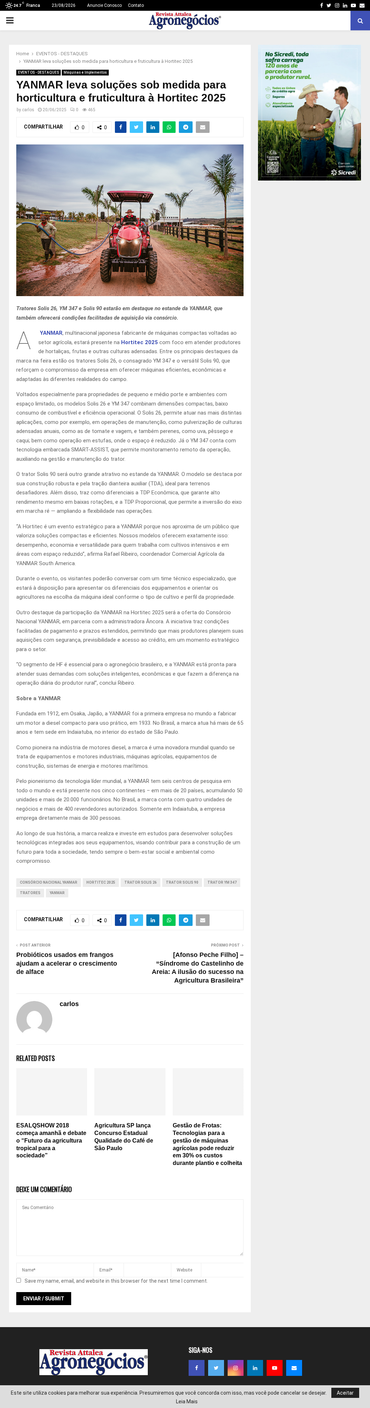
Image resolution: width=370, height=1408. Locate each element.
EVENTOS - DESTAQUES (38, 72)
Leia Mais (187, 1401)
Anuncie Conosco (104, 5)
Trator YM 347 (222, 882)
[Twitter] (216, 1368)
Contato (136, 5)
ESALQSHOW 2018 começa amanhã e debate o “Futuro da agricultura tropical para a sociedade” (51, 1140)
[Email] (294, 1368)
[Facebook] (197, 1368)
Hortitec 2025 (139, 342)
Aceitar (345, 1393)
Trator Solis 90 (182, 882)
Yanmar (57, 893)
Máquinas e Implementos (85, 72)
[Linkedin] (255, 1368)
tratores (30, 893)
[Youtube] (275, 1368)
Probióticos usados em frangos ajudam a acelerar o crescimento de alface (66, 963)
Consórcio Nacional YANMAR (48, 882)
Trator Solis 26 (140, 882)
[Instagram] (236, 1368)
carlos (28, 109)
